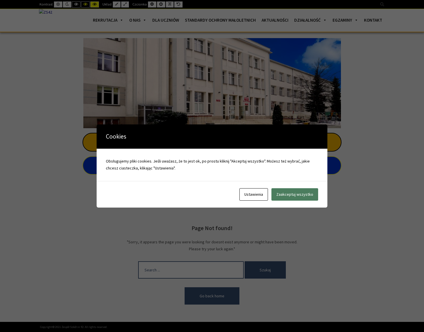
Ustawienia (253, 194)
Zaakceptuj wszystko (294, 194)
